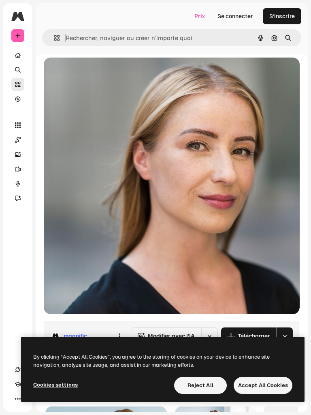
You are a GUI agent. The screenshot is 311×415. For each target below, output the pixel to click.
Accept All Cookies (263, 385)
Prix (199, 16)
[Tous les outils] (17, 125)
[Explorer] (17, 98)
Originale (97, 73)
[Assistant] (17, 198)
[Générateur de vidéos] (17, 169)
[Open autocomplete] (54, 38)
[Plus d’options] (119, 336)
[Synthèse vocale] (17, 183)
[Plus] (17, 398)
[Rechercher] (17, 69)
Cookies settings (55, 384)
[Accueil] (17, 55)
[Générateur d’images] (17, 154)
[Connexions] (17, 369)
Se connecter (235, 16)
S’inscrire (282, 16)
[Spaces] (17, 139)
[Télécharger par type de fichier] (285, 335)
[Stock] (17, 84)
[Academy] (17, 384)
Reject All (200, 385)
